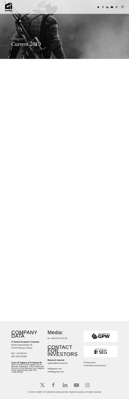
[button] (122, 7)
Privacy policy (90, 362)
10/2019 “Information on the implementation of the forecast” (93, 243)
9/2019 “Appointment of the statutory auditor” (94, 199)
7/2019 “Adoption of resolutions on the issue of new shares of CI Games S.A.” (93, 90)
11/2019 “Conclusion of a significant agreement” (94, 289)
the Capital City (32, 364)
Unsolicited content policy (95, 365)
